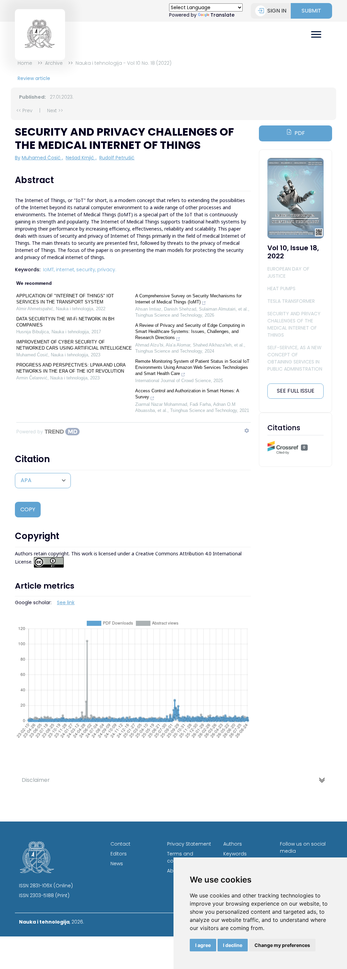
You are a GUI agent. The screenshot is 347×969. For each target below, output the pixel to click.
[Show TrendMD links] (246, 430)
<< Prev (24, 110)
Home (25, 63)
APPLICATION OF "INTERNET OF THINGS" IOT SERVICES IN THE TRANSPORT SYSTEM (65, 298)
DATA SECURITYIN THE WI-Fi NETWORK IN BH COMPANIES (65, 322)
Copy (27, 509)
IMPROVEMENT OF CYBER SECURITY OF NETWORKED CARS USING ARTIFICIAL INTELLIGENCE (74, 345)
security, (86, 269)
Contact (120, 844)
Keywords (235, 853)
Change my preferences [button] (282, 945)
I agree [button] (203, 945)
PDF (299, 133)
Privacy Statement (189, 844)
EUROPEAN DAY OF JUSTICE (288, 272)
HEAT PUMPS (281, 288)
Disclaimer (36, 780)
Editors (118, 853)
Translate (222, 15)
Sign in (276, 11)
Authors (232, 844)
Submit (311, 11)
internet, (65, 269)
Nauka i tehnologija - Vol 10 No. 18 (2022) (123, 63)
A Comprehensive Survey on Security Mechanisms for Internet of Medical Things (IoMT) (188, 298)
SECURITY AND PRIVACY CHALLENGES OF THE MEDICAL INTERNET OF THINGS (294, 324)
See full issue (295, 391)
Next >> (55, 110)
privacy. (106, 269)
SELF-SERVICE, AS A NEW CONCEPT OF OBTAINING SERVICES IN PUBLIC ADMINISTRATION (294, 358)
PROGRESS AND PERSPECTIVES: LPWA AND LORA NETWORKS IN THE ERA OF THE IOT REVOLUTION (70, 368)
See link (66, 602)
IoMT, (49, 269)
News (116, 863)
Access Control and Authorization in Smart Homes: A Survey (187, 393)
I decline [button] (232, 945)
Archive (54, 63)
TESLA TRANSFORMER (291, 301)
